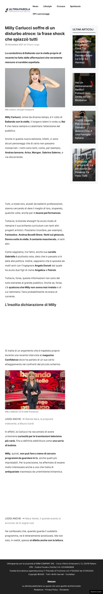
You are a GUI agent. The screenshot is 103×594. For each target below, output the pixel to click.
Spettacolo (75, 6)
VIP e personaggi (41, 14)
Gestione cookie (96, 592)
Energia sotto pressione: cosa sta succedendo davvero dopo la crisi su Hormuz (83, 52)
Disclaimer (64, 589)
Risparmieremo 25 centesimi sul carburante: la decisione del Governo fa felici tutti (84, 165)
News (35, 6)
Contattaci (70, 574)
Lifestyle (47, 6)
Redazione (38, 589)
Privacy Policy (51, 589)
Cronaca (61, 6)
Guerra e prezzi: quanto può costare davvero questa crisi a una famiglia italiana (84, 127)
